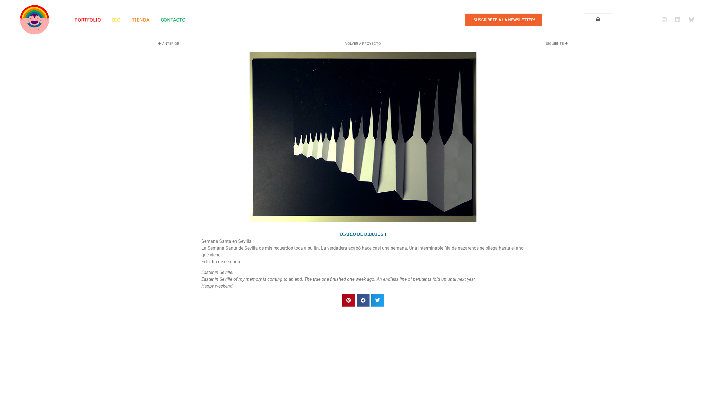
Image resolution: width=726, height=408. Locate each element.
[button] (348, 300)
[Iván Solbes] (34, 19)
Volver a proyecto (363, 43)
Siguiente (555, 43)
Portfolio (88, 20)
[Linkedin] (678, 20)
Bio (116, 20)
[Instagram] (664, 20)
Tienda (140, 20)
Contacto (173, 20)
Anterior (170, 43)
